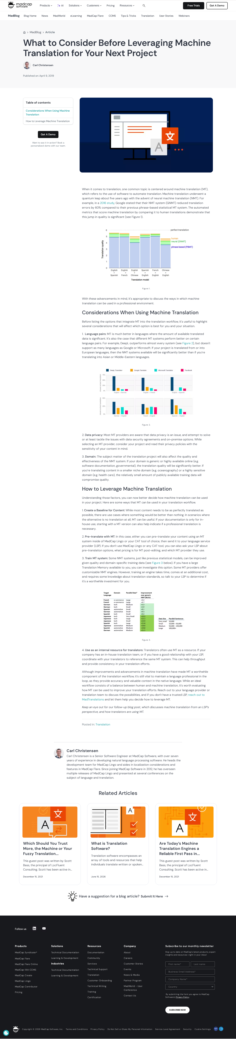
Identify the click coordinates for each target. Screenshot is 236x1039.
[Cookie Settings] (6, 1033)
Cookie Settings (203, 1029)
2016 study (107, 203)
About (127, 952)
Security (187, 1029)
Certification (94, 997)
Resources (126, 5)
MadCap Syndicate (26, 952)
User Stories (166, 15)
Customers (93, 5)
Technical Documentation (65, 952)
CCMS (112, 15)
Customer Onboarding (99, 980)
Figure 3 (157, 563)
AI (62, 5)
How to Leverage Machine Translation (48, 121)
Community (93, 958)
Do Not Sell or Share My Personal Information (130, 1029)
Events (127, 969)
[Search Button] (144, 5)
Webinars (184, 15)
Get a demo (217, 5)
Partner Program (133, 980)
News (45, 15)
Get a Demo (48, 134)
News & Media (132, 974)
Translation (147, 15)
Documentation (95, 952)
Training (91, 991)
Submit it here (152, 896)
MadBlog (35, 32)
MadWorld (59, 15)
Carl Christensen (43, 65)
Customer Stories (133, 963)
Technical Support (97, 969)
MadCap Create (23, 975)
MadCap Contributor (26, 986)
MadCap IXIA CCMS (25, 969)
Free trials (194, 5)
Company (130, 946)
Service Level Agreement (167, 1029)
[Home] (24, 32)
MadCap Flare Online (26, 964)
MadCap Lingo (23, 981)
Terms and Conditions (77, 1029)
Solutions (74, 5)
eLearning (76, 15)
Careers (128, 958)
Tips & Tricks (128, 15)
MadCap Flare (95, 15)
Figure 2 (187, 343)
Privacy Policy (182, 997)
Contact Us (130, 995)
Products (45, 5)
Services (92, 963)
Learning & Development (64, 958)
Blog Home (30, 15)
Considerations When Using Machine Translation (48, 112)
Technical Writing (96, 986)
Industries (57, 963)
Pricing (111, 5)
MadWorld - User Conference (133, 988)
